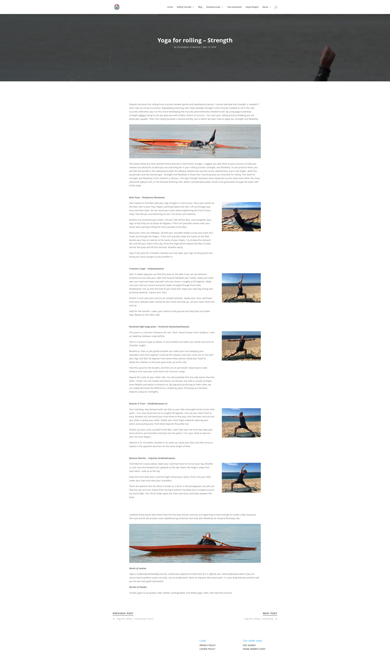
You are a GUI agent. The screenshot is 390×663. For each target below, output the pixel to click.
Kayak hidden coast (254, 648)
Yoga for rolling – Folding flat (258, 618)
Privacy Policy (208, 645)
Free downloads (234, 7)
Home (170, 7)
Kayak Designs (252, 7)
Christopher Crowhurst (188, 47)
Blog (200, 7)
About (265, 7)
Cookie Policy (207, 648)
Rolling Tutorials (184, 7)
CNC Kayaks (249, 645)
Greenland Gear (213, 7)
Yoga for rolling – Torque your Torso (135, 618)
